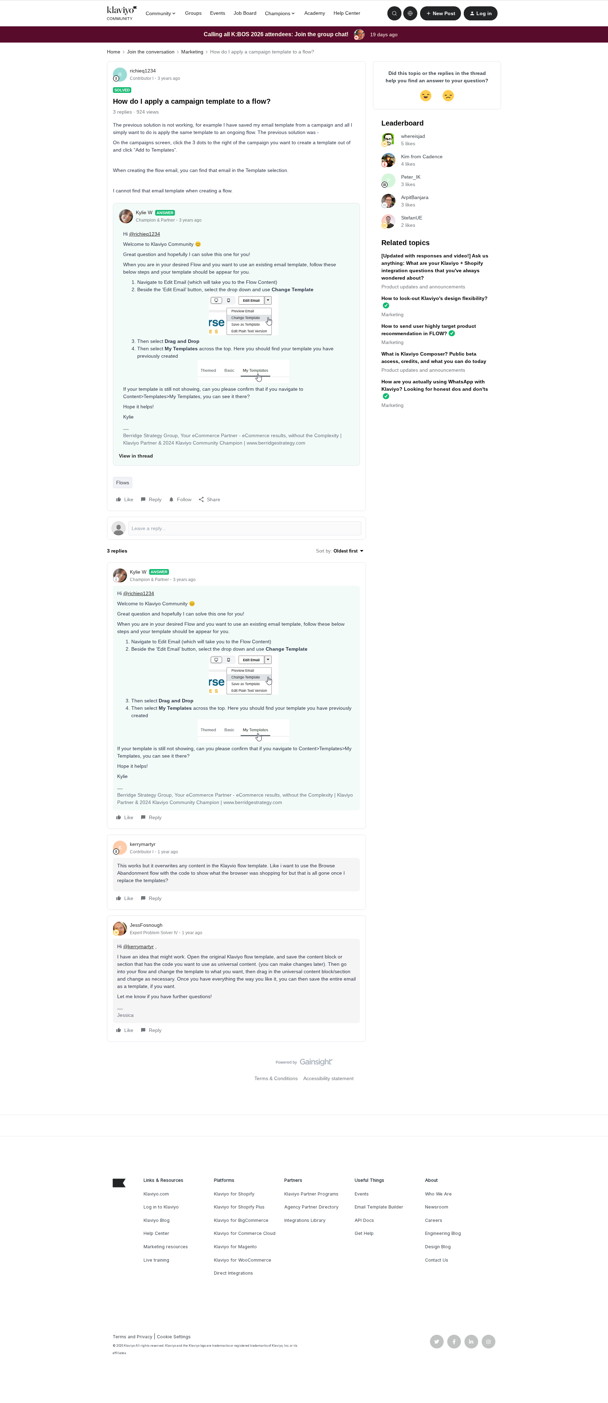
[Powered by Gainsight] (304, 1064)
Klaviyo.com (156, 1194)
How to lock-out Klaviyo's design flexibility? (434, 298)
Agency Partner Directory (311, 1207)
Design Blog (438, 1246)
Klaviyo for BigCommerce (241, 1220)
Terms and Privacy (132, 1336)
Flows (122, 482)
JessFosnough (146, 925)
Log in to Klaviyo (161, 1207)
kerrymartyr (143, 844)
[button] (440, 13)
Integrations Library (304, 1220)
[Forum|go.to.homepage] (122, 13)
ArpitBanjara (415, 197)
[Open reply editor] (236, 528)
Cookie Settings (174, 1336)
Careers (433, 1220)
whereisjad (413, 136)
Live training (156, 1260)
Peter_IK (410, 177)
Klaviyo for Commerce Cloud (245, 1233)
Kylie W (144, 212)
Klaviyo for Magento (235, 1246)
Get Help (364, 1233)
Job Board (245, 13)
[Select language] (410, 13)
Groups (193, 13)
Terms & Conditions (276, 1078)
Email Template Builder (379, 1207)
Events (217, 13)
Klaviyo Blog (157, 1220)
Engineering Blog (443, 1233)
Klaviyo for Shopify (234, 1194)
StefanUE (411, 218)
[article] (236, 695)
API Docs (364, 1220)
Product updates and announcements (423, 286)
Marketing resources (166, 1246)
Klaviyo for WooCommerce (242, 1260)
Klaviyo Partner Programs (311, 1194)
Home (113, 52)
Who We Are (438, 1194)
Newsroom (436, 1207)
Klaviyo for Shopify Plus (239, 1207)
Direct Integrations (233, 1273)
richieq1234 (143, 71)
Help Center (347, 13)
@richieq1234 (144, 234)
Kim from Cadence (422, 156)
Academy (314, 13)
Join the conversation (151, 52)
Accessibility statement (328, 1078)
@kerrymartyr (138, 946)
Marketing (192, 52)
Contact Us (436, 1260)
